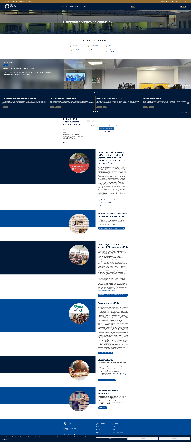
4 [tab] (97, 111)
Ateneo (84, 6)
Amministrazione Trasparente (101, 427)
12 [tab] (182, 85)
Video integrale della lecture (110, 199)
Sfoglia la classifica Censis (105, 352)
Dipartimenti (7, 1)
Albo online (98, 429)
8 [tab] (175, 85)
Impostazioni (111, 438)
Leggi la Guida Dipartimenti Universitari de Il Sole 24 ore (111, 228)
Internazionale (78, 6)
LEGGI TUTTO (32, 85)
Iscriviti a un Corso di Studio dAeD (106, 380)
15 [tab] (187, 85)
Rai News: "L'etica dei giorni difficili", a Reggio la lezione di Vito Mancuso (112, 295)
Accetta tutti (174, 438)
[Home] (10, 6)
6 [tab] (171, 85)
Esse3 (114, 426)
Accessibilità (98, 432)
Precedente (169, 85)
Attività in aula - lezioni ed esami (118, 432)
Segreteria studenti (14, 1)
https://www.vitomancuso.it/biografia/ (106, 290)
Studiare (67, 6)
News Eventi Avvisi (29, 1)
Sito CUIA (103, 205)
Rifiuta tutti (143, 438)
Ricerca (72, 6)
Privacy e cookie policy (5, 439)
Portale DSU (115, 427)
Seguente (185, 85)
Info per (132, 6)
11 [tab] (180, 85)
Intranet (114, 429)
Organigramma (98, 424)
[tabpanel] (95, 74)
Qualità (97, 430)
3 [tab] (166, 85)
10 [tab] (178, 85)
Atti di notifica (98, 434)
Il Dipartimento (94, 49)
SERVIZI (184, 6)
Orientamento (21, 1)
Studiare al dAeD (94, 45)
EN (183, 1)
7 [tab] (173, 85)
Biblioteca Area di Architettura (113, 50)
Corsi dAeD (75, 45)
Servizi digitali (115, 430)
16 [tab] (189, 85)
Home (64, 35)
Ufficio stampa (115, 434)
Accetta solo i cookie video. (106, 128)
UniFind (97, 426)
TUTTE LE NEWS (184, 112)
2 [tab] (164, 85)
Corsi (62, 6)
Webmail (114, 424)
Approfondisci (102, 407)
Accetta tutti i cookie (106, 131)
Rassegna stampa (105, 202)
